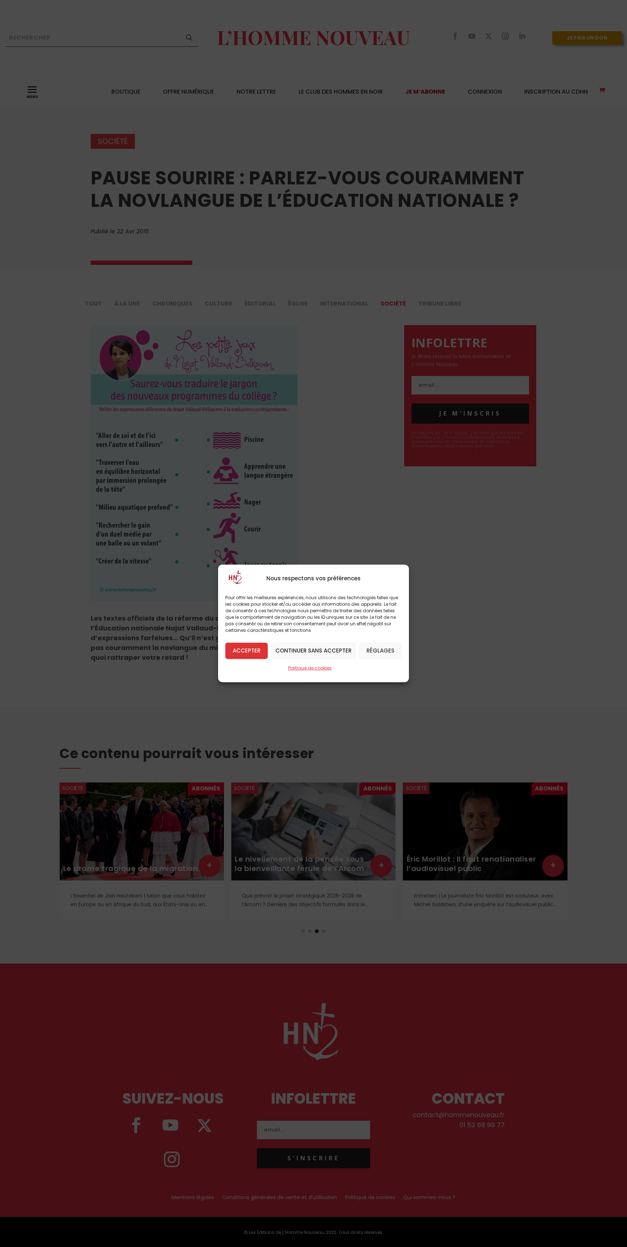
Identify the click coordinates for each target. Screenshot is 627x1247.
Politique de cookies (310, 668)
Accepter (247, 650)
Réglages (380, 650)
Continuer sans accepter (313, 650)
